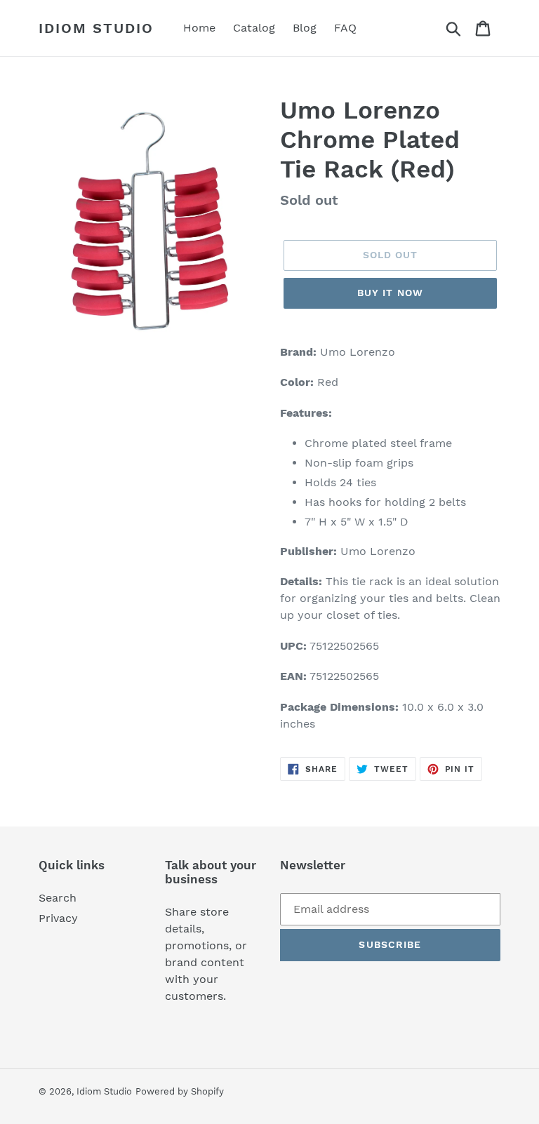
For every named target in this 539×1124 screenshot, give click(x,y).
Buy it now (390, 292)
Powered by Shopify (179, 1091)
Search (57, 897)
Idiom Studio (96, 28)
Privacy (58, 918)
